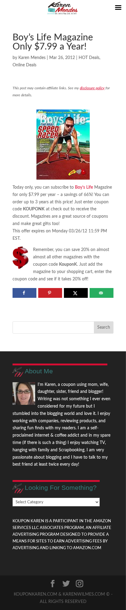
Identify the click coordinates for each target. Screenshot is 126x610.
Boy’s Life (84, 187)
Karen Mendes (32, 58)
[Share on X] (75, 293)
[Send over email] (101, 293)
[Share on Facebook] (24, 293)
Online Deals (24, 65)
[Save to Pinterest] (50, 293)
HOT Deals (89, 58)
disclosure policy (92, 88)
